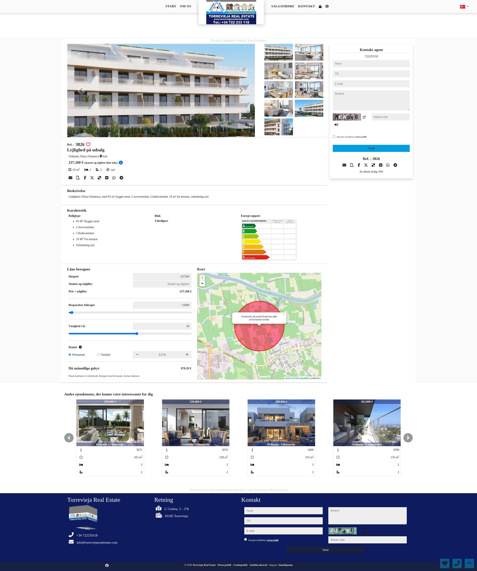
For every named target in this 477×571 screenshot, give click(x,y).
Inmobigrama (286, 565)
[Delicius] (100, 178)
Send (371, 148)
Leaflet (288, 378)
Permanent (78, 354)
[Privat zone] (320, 6)
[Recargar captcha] (364, 117)
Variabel (105, 354)
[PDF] (78, 178)
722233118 (371, 56)
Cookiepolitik (240, 565)
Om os (185, 6)
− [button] (202, 283)
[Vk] (107, 178)
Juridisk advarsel (258, 565)
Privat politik (225, 565)
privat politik (361, 137)
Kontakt (306, 6)
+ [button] (202, 277)
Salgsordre (282, 6)
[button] (69, 437)
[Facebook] (327, 6)
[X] (92, 178)
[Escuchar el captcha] (336, 124)
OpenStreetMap (302, 378)
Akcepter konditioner (352, 137)
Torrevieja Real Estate (204, 565)
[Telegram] (121, 178)
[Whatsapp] (114, 178)
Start (170, 6)
